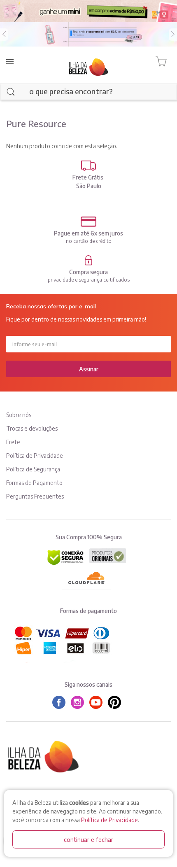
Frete (13, 441)
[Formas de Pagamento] (88, 222)
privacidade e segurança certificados (89, 280)
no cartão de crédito (89, 241)
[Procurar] (11, 92)
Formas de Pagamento (34, 482)
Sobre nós (18, 414)
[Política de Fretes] (88, 166)
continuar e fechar (88, 839)
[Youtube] (98, 702)
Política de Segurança (33, 469)
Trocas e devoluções (32, 428)
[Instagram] (79, 702)
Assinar (88, 369)
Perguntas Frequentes (35, 496)
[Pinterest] (116, 702)
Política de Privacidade (109, 819)
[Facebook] (61, 702)
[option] (88, 34)
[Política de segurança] (88, 260)
